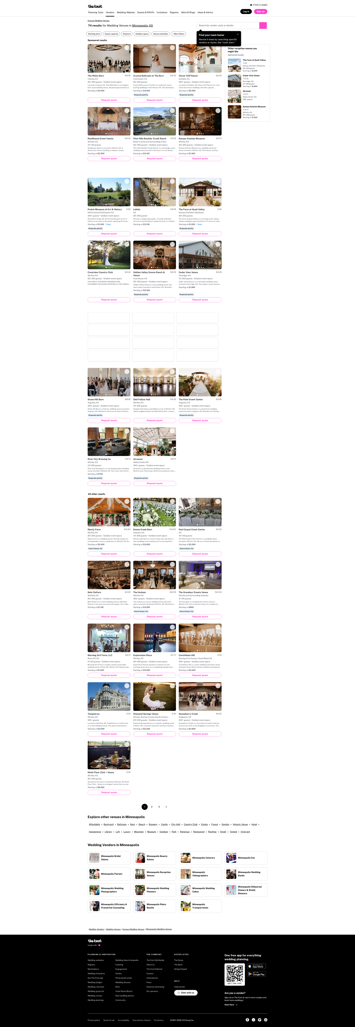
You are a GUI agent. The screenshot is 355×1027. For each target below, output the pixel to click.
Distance (127, 34)
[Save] (126, 47)
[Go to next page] (166, 757)
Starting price (94, 34)
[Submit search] (263, 25)
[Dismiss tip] (238, 34)
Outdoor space (142, 34)
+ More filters (178, 34)
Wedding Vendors (96, 880)
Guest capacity (111, 34)
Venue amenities (160, 34)
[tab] (106, 71)
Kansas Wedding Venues (98, 21)
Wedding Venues (113, 880)
